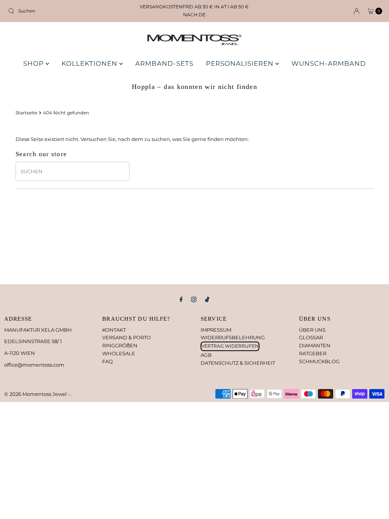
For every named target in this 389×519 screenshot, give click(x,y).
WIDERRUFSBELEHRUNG (233, 337)
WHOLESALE (118, 353)
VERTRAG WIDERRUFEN (230, 346)
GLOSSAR (311, 337)
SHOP (34, 63)
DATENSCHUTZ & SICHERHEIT (238, 363)
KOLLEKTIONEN (90, 63)
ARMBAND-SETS (164, 63)
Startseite (26, 113)
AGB (206, 355)
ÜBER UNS (312, 330)
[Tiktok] (207, 300)
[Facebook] (181, 300)
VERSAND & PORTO (126, 337)
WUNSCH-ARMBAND (328, 63)
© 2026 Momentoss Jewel (36, 394)
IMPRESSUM (216, 330)
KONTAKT (114, 330)
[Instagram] (193, 300)
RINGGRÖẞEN (120, 345)
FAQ (107, 361)
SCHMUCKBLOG (319, 361)
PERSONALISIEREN (240, 63)
